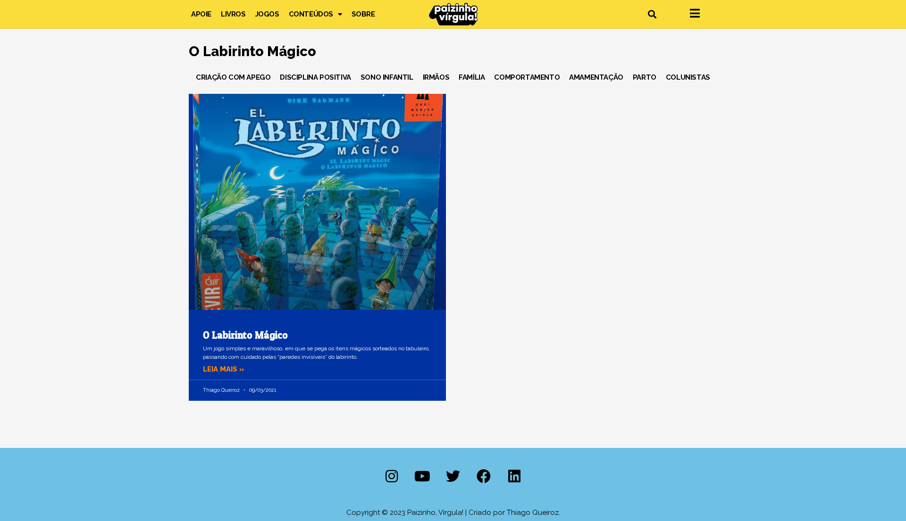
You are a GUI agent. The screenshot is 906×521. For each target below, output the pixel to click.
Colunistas (688, 77)
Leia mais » (223, 369)
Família (472, 77)
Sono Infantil (387, 77)
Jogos (267, 14)
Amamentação (596, 77)
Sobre (363, 14)
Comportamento (527, 77)
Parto (644, 77)
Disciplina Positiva (315, 77)
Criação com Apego (233, 77)
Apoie (201, 14)
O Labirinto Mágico (245, 335)
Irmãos (436, 77)
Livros (233, 14)
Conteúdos (311, 14)
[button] (652, 14)
